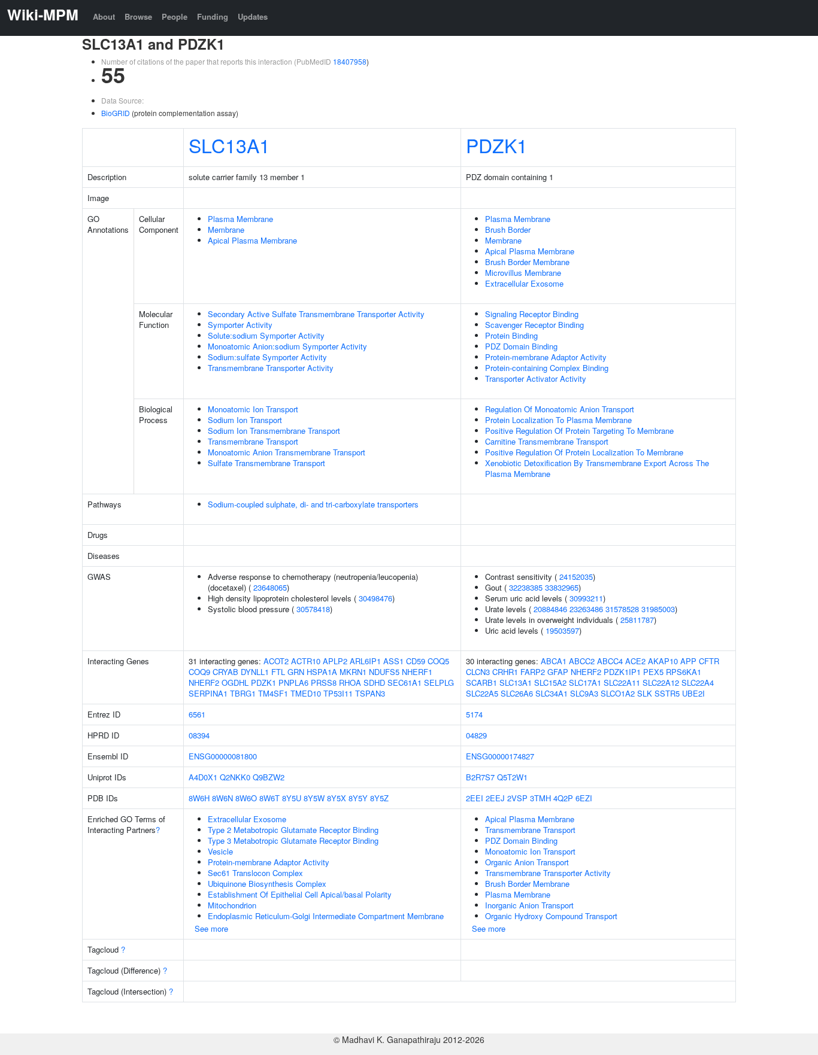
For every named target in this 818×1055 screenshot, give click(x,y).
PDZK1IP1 (622, 671)
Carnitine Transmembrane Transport (546, 441)
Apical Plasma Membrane (252, 240)
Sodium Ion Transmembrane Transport (274, 430)
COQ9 (199, 671)
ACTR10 (305, 661)
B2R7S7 (480, 777)
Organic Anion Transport (527, 862)
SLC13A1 (229, 145)
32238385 (526, 587)
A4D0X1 (203, 777)
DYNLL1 (255, 671)
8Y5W (314, 798)
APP (688, 661)
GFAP (557, 671)
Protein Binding (511, 335)
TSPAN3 (370, 693)
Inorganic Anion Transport (529, 905)
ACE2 (635, 661)
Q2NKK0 (235, 777)
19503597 (562, 630)
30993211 (586, 598)
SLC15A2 (550, 682)
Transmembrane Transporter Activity (271, 367)
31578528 (622, 609)
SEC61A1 (404, 682)
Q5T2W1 (512, 777)
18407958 (349, 61)
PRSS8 (324, 682)
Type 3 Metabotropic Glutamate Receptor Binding (293, 840)
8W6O (246, 798)
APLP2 (335, 661)
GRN (295, 671)
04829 (476, 735)
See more (211, 928)
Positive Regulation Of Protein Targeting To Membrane (579, 430)
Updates (253, 16)
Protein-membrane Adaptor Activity (546, 357)
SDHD (374, 682)
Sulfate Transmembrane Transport (266, 463)
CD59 (415, 661)
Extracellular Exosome (524, 283)
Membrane (226, 229)
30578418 (313, 609)
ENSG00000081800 (223, 756)
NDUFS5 (384, 671)
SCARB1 (481, 682)
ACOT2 (276, 661)
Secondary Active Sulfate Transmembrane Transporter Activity (316, 314)
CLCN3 (478, 671)
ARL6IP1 (365, 661)
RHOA (350, 682)
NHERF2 (204, 682)
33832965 (561, 587)
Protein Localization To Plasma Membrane (558, 419)
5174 (474, 714)
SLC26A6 (517, 693)
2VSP (517, 798)
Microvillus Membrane (523, 272)
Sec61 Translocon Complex (255, 872)
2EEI (474, 798)
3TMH (540, 798)
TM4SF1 (273, 693)
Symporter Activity (240, 324)
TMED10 (305, 693)
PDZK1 (497, 145)
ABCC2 (582, 661)
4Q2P (563, 798)
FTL (278, 671)
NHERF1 (417, 671)
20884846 (550, 609)
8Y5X (336, 798)
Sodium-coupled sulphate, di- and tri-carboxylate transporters (313, 504)
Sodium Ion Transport (245, 419)
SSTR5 (667, 693)
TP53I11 (338, 693)
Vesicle (220, 851)
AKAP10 (663, 661)
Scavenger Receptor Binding (534, 324)
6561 (197, 714)
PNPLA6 (293, 682)
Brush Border (508, 229)
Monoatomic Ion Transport (253, 409)
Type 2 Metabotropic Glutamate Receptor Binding (293, 829)
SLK (644, 693)
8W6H (199, 798)
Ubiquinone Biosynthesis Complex (267, 883)
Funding (212, 16)
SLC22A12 (661, 682)
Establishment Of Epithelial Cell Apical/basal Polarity (300, 894)
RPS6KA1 (683, 671)
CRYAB (225, 671)
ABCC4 (610, 661)
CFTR (709, 661)
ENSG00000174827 (500, 756)
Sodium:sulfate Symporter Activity (267, 357)
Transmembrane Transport (253, 441)
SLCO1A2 (618, 693)
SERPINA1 (208, 693)
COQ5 (438, 661)
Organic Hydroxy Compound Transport (551, 916)
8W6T (269, 798)
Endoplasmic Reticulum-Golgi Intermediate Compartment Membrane (326, 916)
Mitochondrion (232, 905)
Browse (138, 16)
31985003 (658, 609)
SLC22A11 (622, 682)
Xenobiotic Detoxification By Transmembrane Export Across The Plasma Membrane (597, 468)
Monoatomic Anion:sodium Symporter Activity (287, 346)
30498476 (375, 598)
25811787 (637, 619)
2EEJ (495, 798)
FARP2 (532, 671)
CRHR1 (505, 671)
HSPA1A (322, 671)
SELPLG (439, 682)
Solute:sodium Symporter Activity (266, 335)
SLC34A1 (551, 693)
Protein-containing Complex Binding (546, 367)
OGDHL (235, 682)
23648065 (270, 587)
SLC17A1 (585, 682)
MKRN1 (353, 671)
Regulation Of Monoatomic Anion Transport (559, 409)
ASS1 (393, 661)
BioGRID (115, 113)
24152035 (576, 576)
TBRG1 (243, 693)
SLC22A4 (697, 682)
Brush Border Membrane (527, 261)
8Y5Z (379, 798)
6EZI (583, 798)
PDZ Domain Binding (521, 346)
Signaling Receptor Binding (531, 314)
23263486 (586, 609)
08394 (199, 735)
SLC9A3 (584, 693)
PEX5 (653, 671)
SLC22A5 (482, 693)
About (104, 16)
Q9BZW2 (268, 777)
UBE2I (693, 693)
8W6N (222, 798)
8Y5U (291, 798)
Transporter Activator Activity (535, 378)
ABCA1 (553, 661)
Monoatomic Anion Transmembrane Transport (286, 452)
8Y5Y (358, 798)
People (174, 16)
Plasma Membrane (240, 218)
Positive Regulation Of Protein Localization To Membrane (584, 452)
